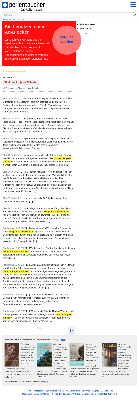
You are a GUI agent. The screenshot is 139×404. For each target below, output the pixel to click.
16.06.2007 (20, 248)
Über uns (46, 394)
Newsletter (57, 394)
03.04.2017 (13, 198)
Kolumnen (86, 391)
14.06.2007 (20, 294)
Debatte (104, 391)
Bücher (51, 391)
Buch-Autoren (62, 391)
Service (37, 394)
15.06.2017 (13, 118)
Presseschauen (40, 391)
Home (28, 391)
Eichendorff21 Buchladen (106, 394)
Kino (111, 391)
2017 (80, 33)
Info (63, 340)
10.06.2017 (13, 155)
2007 (86, 33)
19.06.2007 (20, 228)
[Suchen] (134, 15)
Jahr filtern (85, 28)
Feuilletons (8, 228)
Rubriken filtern (87, 24)
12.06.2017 (13, 138)
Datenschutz (88, 394)
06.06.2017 (13, 172)
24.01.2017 (13, 208)
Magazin (95, 391)
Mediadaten (27, 394)
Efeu (5, 98)
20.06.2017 (13, 98)
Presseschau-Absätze (14, 71)
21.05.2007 (20, 311)
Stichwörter (75, 391)
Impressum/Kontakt (71, 394)
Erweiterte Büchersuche (13, 19)
